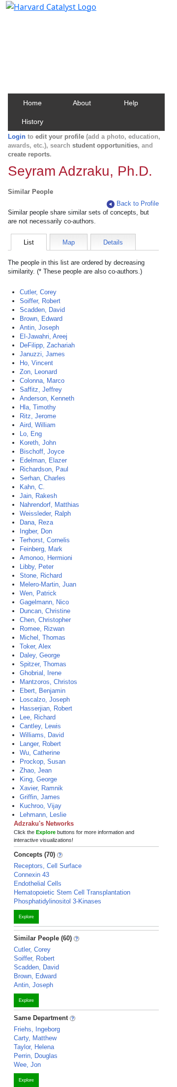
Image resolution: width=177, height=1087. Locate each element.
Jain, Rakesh (38, 495)
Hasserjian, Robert (46, 708)
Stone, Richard (41, 575)
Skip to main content (41, 11)
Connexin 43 (31, 874)
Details (113, 242)
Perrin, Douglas (36, 1055)
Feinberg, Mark (41, 549)
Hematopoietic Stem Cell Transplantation (72, 892)
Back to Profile (138, 203)
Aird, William (38, 425)
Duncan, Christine (45, 611)
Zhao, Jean (36, 770)
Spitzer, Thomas (43, 664)
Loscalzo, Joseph (45, 699)
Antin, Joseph (39, 327)
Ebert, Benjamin (42, 690)
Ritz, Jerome (38, 416)
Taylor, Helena (34, 1047)
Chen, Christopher (45, 619)
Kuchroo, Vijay (40, 805)
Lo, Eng (31, 433)
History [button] (32, 121)
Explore (26, 916)
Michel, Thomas (42, 637)
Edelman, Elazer (43, 460)
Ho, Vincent (36, 363)
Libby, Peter (37, 566)
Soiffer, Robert (40, 301)
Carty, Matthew (35, 1038)
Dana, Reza (36, 522)
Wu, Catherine (40, 752)
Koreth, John (38, 442)
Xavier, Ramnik (41, 788)
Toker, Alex (35, 646)
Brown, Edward (41, 318)
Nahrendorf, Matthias (49, 504)
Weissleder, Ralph (45, 513)
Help (131, 103)
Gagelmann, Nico (44, 602)
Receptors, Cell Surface (48, 866)
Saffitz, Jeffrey (41, 389)
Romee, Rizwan (42, 628)
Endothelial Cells (37, 883)
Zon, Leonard (38, 371)
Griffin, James (40, 797)
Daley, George (40, 655)
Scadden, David (42, 309)
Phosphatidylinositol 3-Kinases (57, 901)
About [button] (82, 103)
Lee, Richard (38, 717)
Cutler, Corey (38, 292)
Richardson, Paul (44, 469)
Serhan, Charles (42, 478)
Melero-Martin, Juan (48, 584)
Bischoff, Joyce (42, 451)
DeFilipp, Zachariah (47, 345)
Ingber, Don (36, 531)
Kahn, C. (32, 487)
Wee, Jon (27, 1064)
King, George (38, 779)
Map (68, 242)
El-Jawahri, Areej (43, 336)
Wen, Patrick (38, 593)
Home (32, 103)
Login (17, 136)
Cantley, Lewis (40, 726)
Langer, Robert (40, 743)
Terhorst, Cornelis (45, 540)
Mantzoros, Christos (48, 681)
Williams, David (42, 735)
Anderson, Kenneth (47, 398)
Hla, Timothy (38, 407)
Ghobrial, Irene (40, 673)
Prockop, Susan (42, 761)
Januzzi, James (42, 354)
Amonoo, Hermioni (46, 557)
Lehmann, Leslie (43, 814)
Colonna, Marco (42, 380)
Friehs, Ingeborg (37, 1029)
